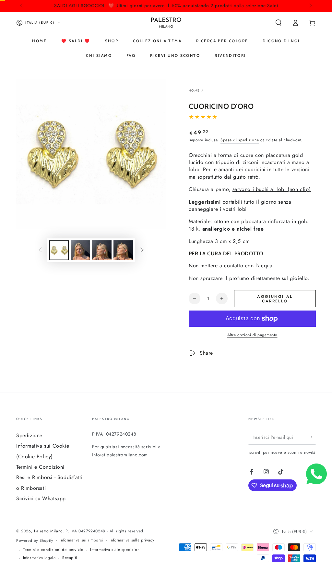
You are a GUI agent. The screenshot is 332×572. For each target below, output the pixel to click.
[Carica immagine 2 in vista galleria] (80, 250)
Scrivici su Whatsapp (41, 498)
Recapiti (69, 558)
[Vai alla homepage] (166, 23)
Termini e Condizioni (40, 467)
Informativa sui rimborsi (81, 540)
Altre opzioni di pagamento (252, 335)
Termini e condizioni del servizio (53, 550)
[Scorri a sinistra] (21, 6)
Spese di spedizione (239, 140)
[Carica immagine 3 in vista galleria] (102, 250)
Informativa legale (39, 558)
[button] (278, 23)
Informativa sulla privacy (132, 540)
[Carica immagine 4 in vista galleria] (123, 250)
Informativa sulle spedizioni (115, 550)
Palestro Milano (48, 531)
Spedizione (29, 435)
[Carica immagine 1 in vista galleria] (59, 250)
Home (194, 90)
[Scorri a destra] (310, 6)
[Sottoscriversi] (312, 437)
